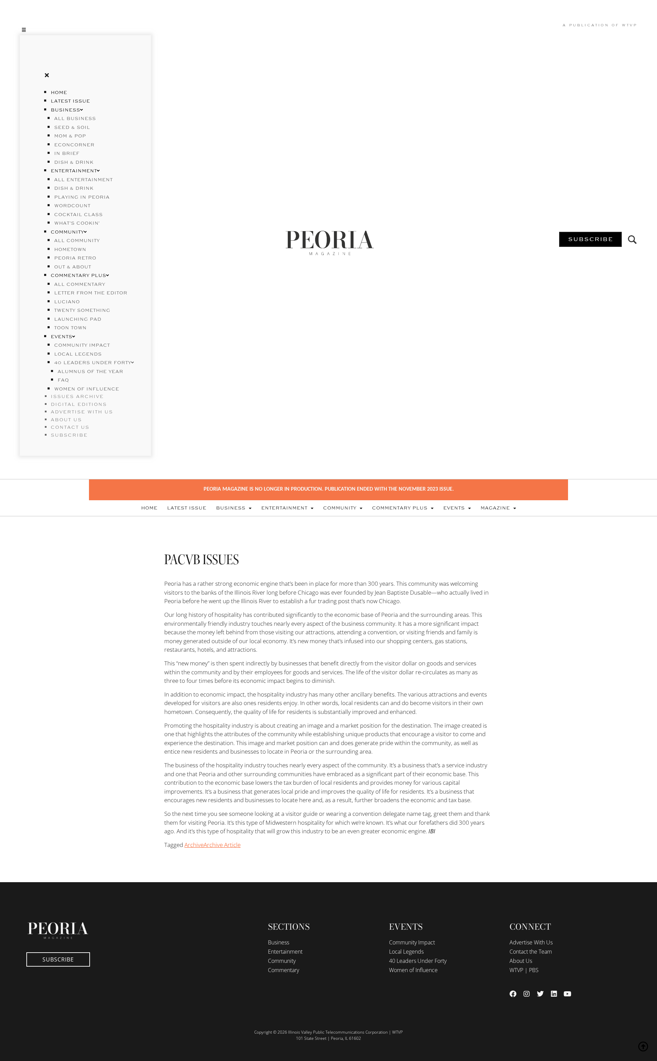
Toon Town (70, 328)
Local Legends (78, 354)
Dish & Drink (73, 162)
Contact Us (70, 427)
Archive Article (222, 845)
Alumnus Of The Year (90, 371)
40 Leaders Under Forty (92, 363)
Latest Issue (70, 101)
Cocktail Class (78, 214)
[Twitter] (540, 994)
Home (59, 92)
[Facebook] (513, 994)
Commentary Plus (78, 275)
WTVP (629, 25)
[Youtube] (567, 994)
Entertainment (74, 171)
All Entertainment (83, 180)
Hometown (70, 249)
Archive (194, 845)
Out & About (72, 267)
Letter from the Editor (90, 293)
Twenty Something (82, 310)
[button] (85, 29)
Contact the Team (531, 951)
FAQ (63, 380)
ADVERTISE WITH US (82, 412)
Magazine (495, 508)
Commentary (283, 970)
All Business (75, 118)
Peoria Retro (75, 258)
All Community (77, 240)
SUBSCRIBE (69, 435)
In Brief (66, 153)
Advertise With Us (531, 942)
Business (65, 110)
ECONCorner (74, 145)
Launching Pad (77, 319)
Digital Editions (79, 404)
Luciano (67, 302)
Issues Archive (77, 396)
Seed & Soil (72, 127)
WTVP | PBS (524, 970)
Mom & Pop (70, 136)
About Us (521, 960)
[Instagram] (526, 994)
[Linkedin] (554, 994)
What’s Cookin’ (77, 223)
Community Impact (82, 345)
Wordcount (72, 206)
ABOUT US (66, 420)
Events (61, 337)
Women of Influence (86, 389)
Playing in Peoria (82, 197)
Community (67, 232)
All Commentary (79, 284)
